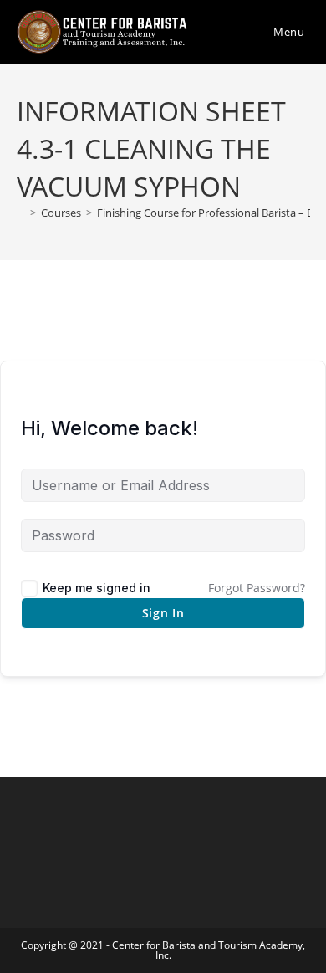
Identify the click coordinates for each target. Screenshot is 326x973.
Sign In (163, 613)
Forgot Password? (256, 588)
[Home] (21, 212)
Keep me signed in (96, 588)
